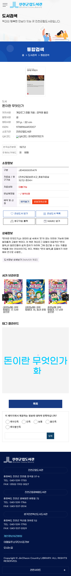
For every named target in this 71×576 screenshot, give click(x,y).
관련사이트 (35, 570)
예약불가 (25, 202)
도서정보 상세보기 (20, 260)
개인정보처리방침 (13, 536)
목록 (35, 403)
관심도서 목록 (54, 214)
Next (65, 297)
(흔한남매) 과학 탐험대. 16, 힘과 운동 (35, 308)
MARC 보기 (54, 221)
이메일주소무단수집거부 (16, 542)
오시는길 (8, 548)
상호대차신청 (40, 202)
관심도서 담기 (21, 214)
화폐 (26, 153)
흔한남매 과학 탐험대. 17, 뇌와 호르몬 (55, 309)
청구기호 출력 (21, 221)
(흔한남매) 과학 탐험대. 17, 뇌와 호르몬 (10, 309)
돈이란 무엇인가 (35, 360)
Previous (5, 297)
